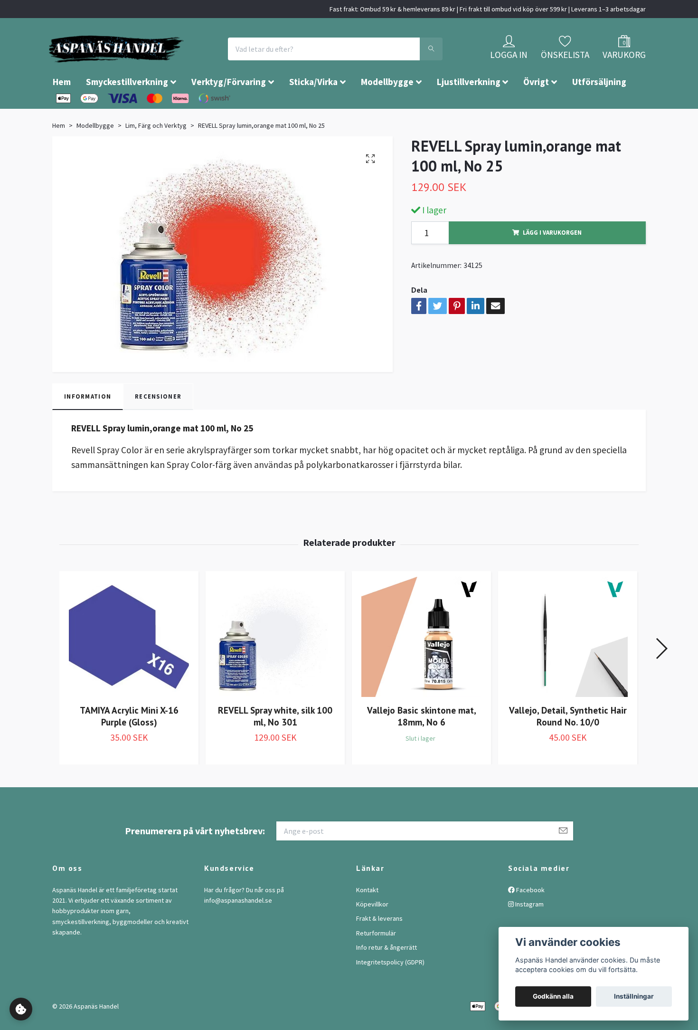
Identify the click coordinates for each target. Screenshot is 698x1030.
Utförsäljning (599, 110)
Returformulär (376, 961)
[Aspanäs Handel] (171, 63)
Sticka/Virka (313, 110)
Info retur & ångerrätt (386, 976)
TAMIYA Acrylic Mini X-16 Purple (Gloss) (129, 744)
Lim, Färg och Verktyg (156, 154)
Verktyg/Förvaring (228, 110)
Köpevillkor (372, 932)
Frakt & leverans (379, 947)
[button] (661, 677)
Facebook (530, 918)
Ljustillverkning (468, 110)
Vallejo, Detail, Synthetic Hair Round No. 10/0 (568, 744)
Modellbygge (387, 110)
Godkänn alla (553, 996)
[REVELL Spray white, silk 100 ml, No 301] (275, 665)
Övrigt (536, 110)
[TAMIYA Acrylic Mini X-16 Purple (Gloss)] (129, 665)
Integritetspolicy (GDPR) (390, 990)
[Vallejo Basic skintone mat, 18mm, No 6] (421, 665)
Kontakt (367, 918)
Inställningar (634, 996)
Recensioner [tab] (158, 425)
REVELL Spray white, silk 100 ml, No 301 (275, 744)
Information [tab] (87, 425)
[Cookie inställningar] (20, 1009)
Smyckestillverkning (127, 110)
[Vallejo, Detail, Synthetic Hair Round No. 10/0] (568, 665)
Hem (62, 110)
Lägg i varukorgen (552, 261)
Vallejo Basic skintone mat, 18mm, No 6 (421, 744)
